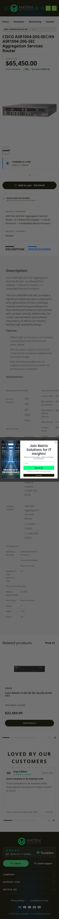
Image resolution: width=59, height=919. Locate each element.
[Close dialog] (55, 442)
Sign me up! (39, 468)
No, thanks (39, 475)
